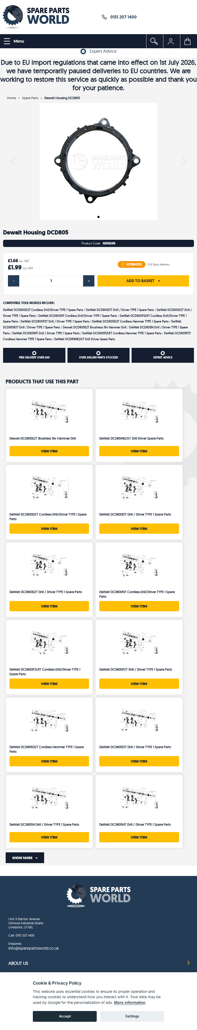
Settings (132, 1016)
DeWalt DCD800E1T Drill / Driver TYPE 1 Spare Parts (120, 310)
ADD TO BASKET (143, 280)
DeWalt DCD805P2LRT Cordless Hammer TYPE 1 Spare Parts (121, 333)
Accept (65, 1016)
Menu (18, 41)
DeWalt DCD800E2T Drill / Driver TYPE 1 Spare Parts (45, 592)
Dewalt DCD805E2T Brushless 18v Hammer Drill (94, 327)
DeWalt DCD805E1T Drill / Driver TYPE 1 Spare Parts (135, 747)
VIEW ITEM (49, 451)
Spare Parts (30, 98)
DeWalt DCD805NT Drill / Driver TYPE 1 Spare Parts (46, 333)
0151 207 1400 (122, 17)
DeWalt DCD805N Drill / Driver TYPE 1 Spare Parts (44, 824)
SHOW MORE (24, 857)
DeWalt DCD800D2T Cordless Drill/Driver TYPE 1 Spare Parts (43, 310)
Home (11, 98)
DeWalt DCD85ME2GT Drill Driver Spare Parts (84, 339)
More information (129, 1002)
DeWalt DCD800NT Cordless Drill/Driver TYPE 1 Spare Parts (77, 316)
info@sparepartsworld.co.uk (33, 948)
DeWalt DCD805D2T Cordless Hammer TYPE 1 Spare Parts (130, 321)
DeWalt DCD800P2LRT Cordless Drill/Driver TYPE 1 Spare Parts (44, 671)
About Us (18, 963)
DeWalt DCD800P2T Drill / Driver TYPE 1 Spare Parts (55, 321)
